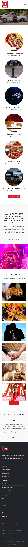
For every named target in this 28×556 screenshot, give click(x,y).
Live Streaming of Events (7, 491)
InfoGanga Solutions (16, 544)
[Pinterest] (15, 533)
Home (3, 498)
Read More (5, 463)
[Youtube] (12, 533)
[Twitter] (10, 533)
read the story (15, 239)
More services (14, 196)
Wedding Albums (5, 480)
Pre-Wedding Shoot (6, 476)
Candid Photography (6, 469)
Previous (3, 16)
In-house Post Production (7, 487)
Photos (3, 509)
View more (14, 403)
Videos (3, 512)
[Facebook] (9, 533)
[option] (14, 430)
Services (4, 505)
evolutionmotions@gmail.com (15, 530)
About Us (4, 502)
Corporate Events (6, 483)
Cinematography (5, 473)
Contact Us (4, 516)
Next (24, 16)
